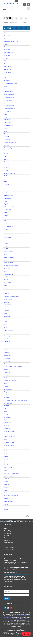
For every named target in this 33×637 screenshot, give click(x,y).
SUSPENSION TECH (9, 437)
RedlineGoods (7, 375)
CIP (5, 103)
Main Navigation (4, 8)
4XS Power (7, 35)
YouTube (11, 608)
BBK (5, 78)
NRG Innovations (8, 330)
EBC (5, 156)
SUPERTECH (7, 434)
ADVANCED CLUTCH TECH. (11, 41)
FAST (5, 176)
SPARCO (6, 406)
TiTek (5, 462)
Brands (9, 13)
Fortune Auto (7, 198)
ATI (5, 64)
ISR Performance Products (11, 265)
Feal (5, 179)
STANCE (6, 425)
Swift (5, 439)
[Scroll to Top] (28, 516)
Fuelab (5, 201)
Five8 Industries (8, 190)
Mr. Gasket (7, 316)
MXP (5, 322)
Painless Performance (9, 347)
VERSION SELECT (9, 476)
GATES (6, 212)
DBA (5, 134)
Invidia (5, 260)
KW (5, 291)
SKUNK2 (6, 397)
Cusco (5, 128)
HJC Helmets (7, 237)
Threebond (6, 456)
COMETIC (6, 114)
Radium (6, 369)
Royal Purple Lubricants (10, 380)
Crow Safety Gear (8, 125)
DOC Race (7, 145)
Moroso (6, 308)
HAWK (5, 232)
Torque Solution (8, 467)
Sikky (5, 392)
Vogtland (6, 481)
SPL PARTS (7, 414)
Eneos (5, 162)
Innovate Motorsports (9, 257)
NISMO (6, 327)
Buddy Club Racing (9, 94)
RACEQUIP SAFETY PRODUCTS (13, 366)
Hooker (6, 243)
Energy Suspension (9, 165)
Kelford (6, 280)
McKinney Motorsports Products (12, 296)
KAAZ (5, 277)
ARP (5, 61)
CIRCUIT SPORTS (9, 106)
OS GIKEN (7, 341)
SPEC (5, 411)
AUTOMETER (7, 69)
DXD (5, 150)
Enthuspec (7, 167)
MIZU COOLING (8, 305)
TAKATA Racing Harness (10, 448)
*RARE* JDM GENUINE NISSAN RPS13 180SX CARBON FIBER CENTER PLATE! (15, 576)
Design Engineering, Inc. (10, 142)
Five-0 (5, 187)
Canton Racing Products (10, 97)
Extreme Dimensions (9, 173)
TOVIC (5, 470)
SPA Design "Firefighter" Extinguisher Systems (16, 400)
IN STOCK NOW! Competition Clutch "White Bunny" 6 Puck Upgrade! (16, 568)
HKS (5, 240)
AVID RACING (7, 72)
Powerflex (6, 352)
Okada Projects (8, 336)
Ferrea (5, 181)
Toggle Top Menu (16, 1)
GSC (5, 221)
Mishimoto (6, 302)
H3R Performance (8, 226)
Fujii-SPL (6, 204)
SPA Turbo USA (8, 403)
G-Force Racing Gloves (10, 207)
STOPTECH (7, 428)
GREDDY (6, 218)
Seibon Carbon (8, 389)
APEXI (6, 58)
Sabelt (5, 383)
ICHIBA (6, 249)
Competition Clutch (9, 117)
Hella (5, 235)
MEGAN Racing (8, 299)
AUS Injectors (7, 66)
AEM (5, 44)
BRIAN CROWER (8, 92)
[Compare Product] (24, 4)
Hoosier (6, 246)
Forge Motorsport (8, 195)
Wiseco (6, 504)
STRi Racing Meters (9, 431)
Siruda (5, 395)
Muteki (5, 319)
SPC (5, 408)
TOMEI (6, 465)
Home (4, 13)
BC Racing (7, 80)
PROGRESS (7, 355)
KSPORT (6, 288)
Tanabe (6, 451)
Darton (5, 131)
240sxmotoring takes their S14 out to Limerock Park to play (14, 559)
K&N (5, 271)
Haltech (6, 229)
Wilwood (6, 498)
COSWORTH (7, 120)
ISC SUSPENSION (9, 263)
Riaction (6, 378)
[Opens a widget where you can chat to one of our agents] (26, 634)
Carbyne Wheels (8, 100)
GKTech (6, 215)
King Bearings (7, 282)
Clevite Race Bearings (9, 108)
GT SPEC (6, 223)
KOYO (5, 285)
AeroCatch (6, 47)
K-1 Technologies (8, 274)
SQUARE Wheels (8, 423)
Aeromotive (7, 49)
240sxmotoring (8, 33)
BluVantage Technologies (10, 83)
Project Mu (7, 358)
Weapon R (6, 490)
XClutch (6, 509)
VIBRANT (6, 479)
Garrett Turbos (7, 209)
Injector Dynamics (8, 251)
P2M (5, 344)
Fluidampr (6, 193)
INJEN (5, 254)
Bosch (5, 86)
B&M (5, 75)
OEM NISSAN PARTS (9, 333)
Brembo (6, 89)
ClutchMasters (7, 111)
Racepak (6, 364)
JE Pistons (7, 268)
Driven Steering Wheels (10, 148)
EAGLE (6, 153)
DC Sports (6, 136)
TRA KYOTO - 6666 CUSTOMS (12, 473)
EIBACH (6, 159)
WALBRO (6, 487)
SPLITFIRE (7, 417)
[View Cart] (28, 4)
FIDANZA (6, 184)
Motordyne (6, 310)
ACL (5, 38)
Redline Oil (7, 372)
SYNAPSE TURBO (9, 445)
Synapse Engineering (9, 442)
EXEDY (6, 170)
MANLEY (6, 294)
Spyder (6, 420)
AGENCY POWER (9, 52)
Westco (6, 493)
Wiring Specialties (8, 501)
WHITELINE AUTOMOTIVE (11, 495)
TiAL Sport (7, 459)
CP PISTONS (7, 122)
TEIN (5, 453)
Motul (5, 313)
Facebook (5, 608)
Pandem (6, 350)
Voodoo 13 (6, 484)
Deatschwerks (7, 139)
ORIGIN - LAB (7, 338)
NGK (5, 324)
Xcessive (6, 507)
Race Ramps (7, 361)
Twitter (8, 608)
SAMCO (6, 386)
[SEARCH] (28, 8)
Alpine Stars (7, 55)
